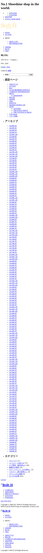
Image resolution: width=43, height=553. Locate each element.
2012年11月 (13, 362)
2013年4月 (13, 351)
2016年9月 (13, 261)
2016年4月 (13, 272)
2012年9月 (13, 366)
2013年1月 (13, 357)
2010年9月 (13, 416)
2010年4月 (13, 427)
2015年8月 (13, 289)
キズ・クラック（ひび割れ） (20, 469)
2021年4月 (13, 165)
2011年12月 (13, 386)
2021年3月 (13, 167)
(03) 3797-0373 (6, 501)
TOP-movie (13, 114)
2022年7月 (13, 139)
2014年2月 (13, 329)
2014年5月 (13, 322)
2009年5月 (13, 449)
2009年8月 (13, 442)
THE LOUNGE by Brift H (22, 112)
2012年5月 (13, 375)
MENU (11, 94)
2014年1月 (13, 331)
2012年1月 (13, 383)
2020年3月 (13, 191)
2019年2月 (13, 213)
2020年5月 (13, 187)
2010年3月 (13, 429)
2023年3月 (13, 128)
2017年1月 (13, 252)
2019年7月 (13, 204)
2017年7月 (13, 241)
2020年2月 (13, 193)
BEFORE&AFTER (15, 43)
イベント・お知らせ (16, 463)
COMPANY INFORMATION (19, 92)
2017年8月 (13, 239)
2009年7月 (13, 444)
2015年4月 (13, 298)
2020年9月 (13, 178)
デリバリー (13, 461)
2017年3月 (13, 250)
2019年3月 (13, 211)
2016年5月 (13, 270)
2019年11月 (13, 200)
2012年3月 (13, 379)
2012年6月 (13, 372)
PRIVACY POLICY (12, 494)
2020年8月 (13, 180)
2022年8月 (13, 137)
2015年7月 (13, 292)
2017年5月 (13, 246)
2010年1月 (13, 434)
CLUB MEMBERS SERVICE (19, 90)
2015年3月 (13, 300)
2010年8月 (13, 418)
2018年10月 (13, 217)
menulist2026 (17, 95)
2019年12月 (13, 198)
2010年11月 (13, 412)
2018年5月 (13, 226)
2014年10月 (13, 311)
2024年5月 (13, 126)
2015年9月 (13, 287)
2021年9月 (13, 158)
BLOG (7, 49)
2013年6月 (13, 346)
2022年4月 (13, 145)
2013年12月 (13, 333)
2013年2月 (13, 355)
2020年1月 (13, 196)
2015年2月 (13, 303)
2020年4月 (13, 189)
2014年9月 (13, 313)
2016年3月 (13, 274)
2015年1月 (13, 305)
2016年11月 (13, 257)
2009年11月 (13, 438)
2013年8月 (13, 342)
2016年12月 (13, 255)
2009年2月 (13, 451)
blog (10, 88)
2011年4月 (13, 403)
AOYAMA (17, 108)
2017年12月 (13, 231)
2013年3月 (13, 353)
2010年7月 (13, 420)
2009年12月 (13, 436)
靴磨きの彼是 (14, 467)
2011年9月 (13, 392)
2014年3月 (13, 327)
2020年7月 (13, 183)
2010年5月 (13, 425)
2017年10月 (13, 235)
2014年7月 (13, 318)
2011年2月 (13, 407)
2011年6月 (13, 399)
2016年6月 (13, 268)
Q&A (7, 51)
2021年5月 (13, 163)
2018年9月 (13, 220)
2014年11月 (13, 309)
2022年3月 (13, 148)
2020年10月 (13, 176)
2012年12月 (13, 359)
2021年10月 (13, 156)
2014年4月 (13, 324)
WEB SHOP (9, 492)
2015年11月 (13, 283)
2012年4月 (13, 377)
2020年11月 (13, 174)
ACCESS (8, 34)
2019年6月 (13, 207)
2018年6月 (13, 224)
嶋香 (9, 71)
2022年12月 (13, 134)
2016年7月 (13, 265)
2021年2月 (13, 169)
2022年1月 (13, 150)
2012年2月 (13, 381)
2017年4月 (13, 248)
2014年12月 (13, 307)
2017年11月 (13, 233)
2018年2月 (13, 228)
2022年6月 (13, 141)
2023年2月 (13, 130)
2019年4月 (13, 209)
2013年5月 (13, 348)
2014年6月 (13, 320)
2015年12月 (13, 281)
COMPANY (9, 490)
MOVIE (12, 97)
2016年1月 (13, 279)
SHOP (11, 107)
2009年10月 (13, 440)
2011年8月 (13, 394)
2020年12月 (13, 172)
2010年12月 (13, 410)
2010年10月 (13, 414)
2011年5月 (13, 401)
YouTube (8, 545)
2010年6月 (13, 423)
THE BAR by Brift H (20, 110)
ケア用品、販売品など (17, 465)
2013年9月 (13, 340)
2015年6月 (13, 294)
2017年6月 (13, 244)
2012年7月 (13, 370)
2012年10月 (13, 364)
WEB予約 (8, 541)
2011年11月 (13, 388)
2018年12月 (13, 215)
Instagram (8, 547)
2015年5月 (13, 296)
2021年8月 (13, 161)
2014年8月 (13, 316)
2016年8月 (13, 263)
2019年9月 (13, 202)
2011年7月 (13, 396)
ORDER (8, 47)
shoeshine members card (17, 105)
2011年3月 (13, 405)
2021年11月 (13, 154)
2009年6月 (13, 447)
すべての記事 (14, 476)
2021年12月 (13, 152)
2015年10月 (13, 285)
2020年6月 (13, 185)
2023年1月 (13, 132)
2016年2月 (13, 276)
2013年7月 (13, 344)
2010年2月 (13, 431)
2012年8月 (13, 368)
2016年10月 (13, 259)
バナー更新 (13, 116)
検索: (7, 74)
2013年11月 (13, 335)
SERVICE (12, 103)
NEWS (7, 33)
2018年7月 (13, 222)
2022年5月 (13, 143)
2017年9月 (13, 237)
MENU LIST (13, 42)
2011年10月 (13, 390)
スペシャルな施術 (16, 474)
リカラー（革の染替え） (18, 472)
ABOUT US (13, 84)
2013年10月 (13, 338)
